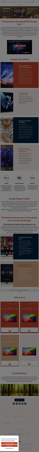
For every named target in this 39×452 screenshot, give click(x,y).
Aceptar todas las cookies (9, 443)
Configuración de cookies (9, 448)
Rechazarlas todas (9, 445)
